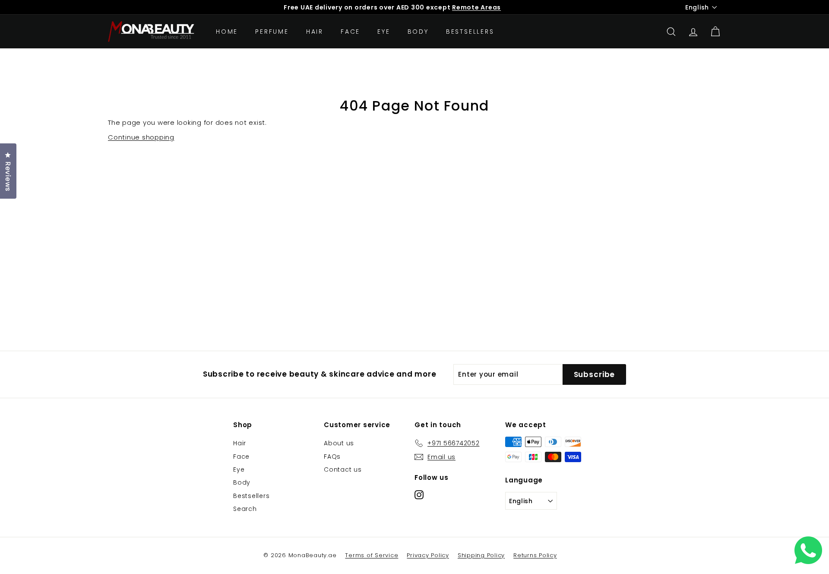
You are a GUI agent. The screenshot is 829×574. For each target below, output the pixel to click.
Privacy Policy (428, 555)
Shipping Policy (481, 555)
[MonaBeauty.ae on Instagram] (419, 494)
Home (227, 31)
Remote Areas (476, 7)
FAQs (332, 456)
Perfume (272, 31)
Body (418, 31)
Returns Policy (535, 555)
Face (350, 31)
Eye (383, 31)
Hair (314, 31)
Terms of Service (371, 555)
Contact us (343, 469)
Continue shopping (141, 137)
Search (245, 508)
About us (339, 443)
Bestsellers (470, 31)
